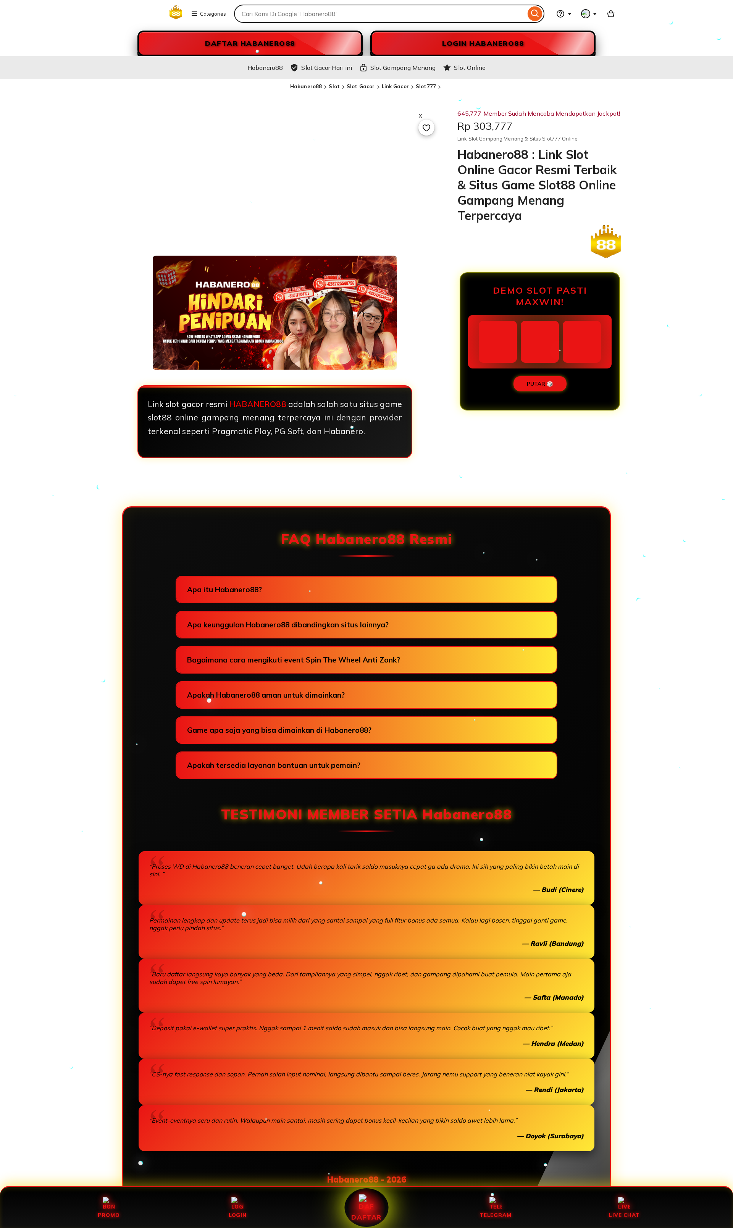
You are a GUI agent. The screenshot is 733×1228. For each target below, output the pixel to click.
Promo (109, 1215)
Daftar (366, 1217)
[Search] (535, 14)
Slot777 (426, 86)
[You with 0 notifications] (589, 14)
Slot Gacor (361, 86)
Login (238, 1215)
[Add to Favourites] (426, 128)
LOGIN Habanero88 (483, 43)
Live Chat (624, 1215)
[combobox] (380, 14)
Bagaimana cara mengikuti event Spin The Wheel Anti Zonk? (293, 659)
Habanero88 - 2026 (366, 1179)
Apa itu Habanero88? (224, 589)
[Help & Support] (563, 14)
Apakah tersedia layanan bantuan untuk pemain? (273, 765)
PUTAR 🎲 (540, 384)
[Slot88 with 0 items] (611, 14)
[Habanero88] (148, 18)
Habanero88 (306, 86)
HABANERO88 (257, 404)
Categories (213, 14)
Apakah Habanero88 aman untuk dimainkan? (266, 695)
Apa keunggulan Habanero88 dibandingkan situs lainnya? (288, 624)
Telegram (495, 1215)
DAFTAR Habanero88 (250, 43)
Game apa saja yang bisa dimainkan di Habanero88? (279, 730)
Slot (334, 86)
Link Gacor (395, 86)
